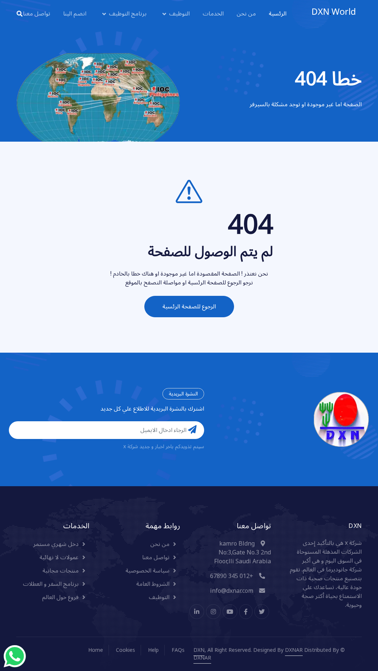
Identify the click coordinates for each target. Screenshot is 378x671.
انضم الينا (74, 13)
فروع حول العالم (60, 597)
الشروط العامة (152, 584)
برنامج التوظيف (128, 13)
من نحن (246, 13)
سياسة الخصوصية (147, 570)
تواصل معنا (36, 13)
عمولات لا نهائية (59, 557)
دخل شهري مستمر (56, 544)
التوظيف (179, 13)
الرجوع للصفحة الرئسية (189, 306)
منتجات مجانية (60, 570)
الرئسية (277, 13)
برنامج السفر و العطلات (51, 584)
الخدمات (213, 13)
